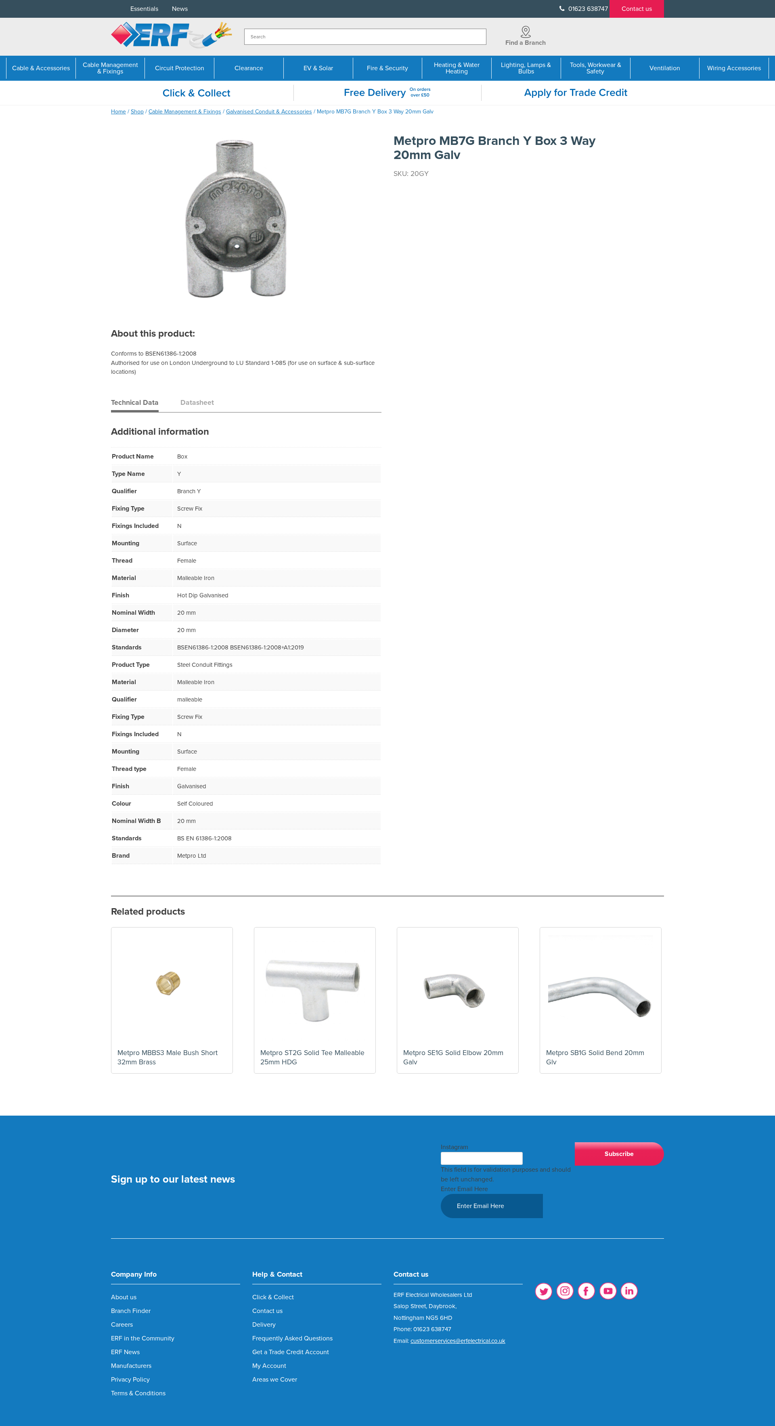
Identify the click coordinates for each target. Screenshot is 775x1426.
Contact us (637, 9)
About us (123, 1297)
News (180, 9)
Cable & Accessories (41, 68)
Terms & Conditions (138, 1393)
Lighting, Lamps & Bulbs (526, 68)
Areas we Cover (274, 1380)
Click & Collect (273, 1297)
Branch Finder (131, 1311)
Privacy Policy (130, 1380)
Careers (122, 1325)
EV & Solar (318, 68)
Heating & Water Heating (457, 68)
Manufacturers (131, 1366)
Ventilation (664, 68)
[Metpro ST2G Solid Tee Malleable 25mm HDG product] (314, 988)
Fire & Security (387, 68)
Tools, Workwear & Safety (595, 68)
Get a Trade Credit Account (290, 1352)
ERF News (125, 1352)
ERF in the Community (142, 1338)
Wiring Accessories (734, 68)
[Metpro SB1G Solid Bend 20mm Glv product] (600, 988)
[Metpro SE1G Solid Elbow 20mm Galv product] (457, 988)
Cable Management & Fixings (110, 68)
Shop (137, 111)
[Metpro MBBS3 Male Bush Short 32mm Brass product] (171, 988)
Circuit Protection (179, 68)
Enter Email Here (464, 1189)
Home (118, 111)
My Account (269, 1366)
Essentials (144, 9)
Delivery (264, 1325)
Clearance (249, 68)
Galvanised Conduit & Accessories (269, 111)
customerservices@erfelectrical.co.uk (458, 1340)
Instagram (454, 1147)
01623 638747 (587, 9)
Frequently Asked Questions (292, 1338)
